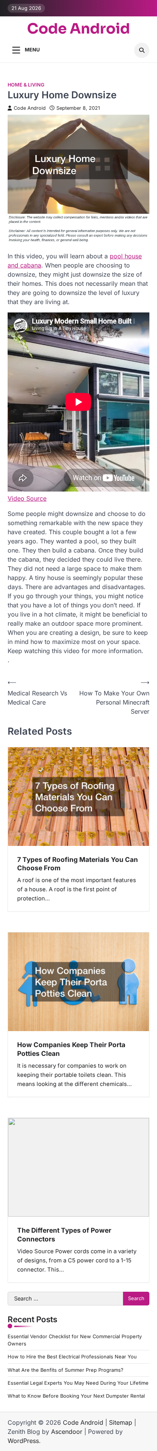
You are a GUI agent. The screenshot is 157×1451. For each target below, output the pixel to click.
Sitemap (120, 1422)
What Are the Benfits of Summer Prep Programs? (65, 1370)
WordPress (23, 1441)
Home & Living (26, 85)
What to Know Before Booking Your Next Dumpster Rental (76, 1396)
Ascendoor (66, 1431)
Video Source (27, 498)
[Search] (141, 50)
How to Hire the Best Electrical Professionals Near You (72, 1357)
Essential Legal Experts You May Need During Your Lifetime (78, 1383)
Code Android (78, 29)
